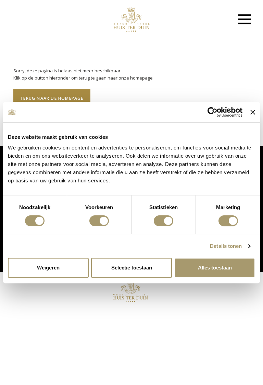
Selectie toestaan (131, 267)
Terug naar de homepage (51, 98)
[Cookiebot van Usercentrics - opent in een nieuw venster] (212, 112)
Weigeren (48, 267)
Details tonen (226, 246)
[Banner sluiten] (252, 112)
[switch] (99, 220)
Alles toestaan (215, 267)
